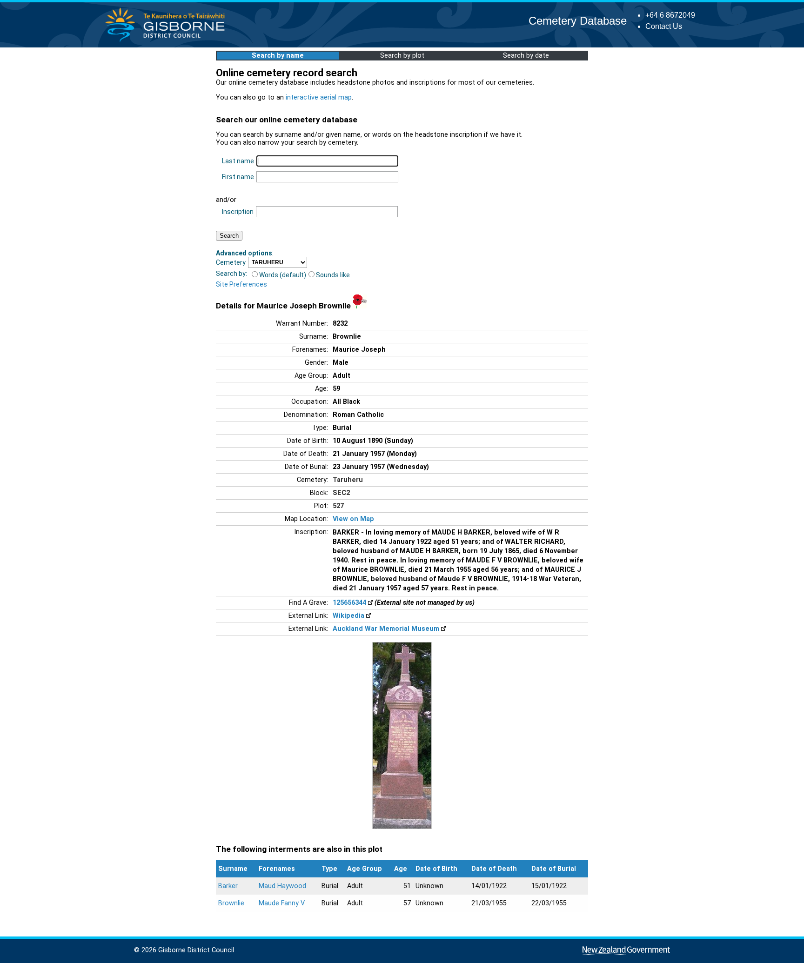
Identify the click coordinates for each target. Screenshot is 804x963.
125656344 (349, 603)
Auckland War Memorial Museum (386, 629)
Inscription (238, 211)
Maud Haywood (282, 886)
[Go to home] (167, 42)
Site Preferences (241, 284)
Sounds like (333, 275)
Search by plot (402, 56)
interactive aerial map (319, 97)
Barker (228, 886)
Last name (238, 161)
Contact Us (663, 26)
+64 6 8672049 (670, 15)
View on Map (353, 519)
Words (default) (282, 275)
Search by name (278, 56)
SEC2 (341, 493)
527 (338, 506)
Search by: (231, 273)
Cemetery (231, 262)
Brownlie (231, 903)
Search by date (526, 56)
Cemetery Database (578, 20)
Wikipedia (348, 616)
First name (238, 177)
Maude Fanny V (282, 903)
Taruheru (348, 480)
